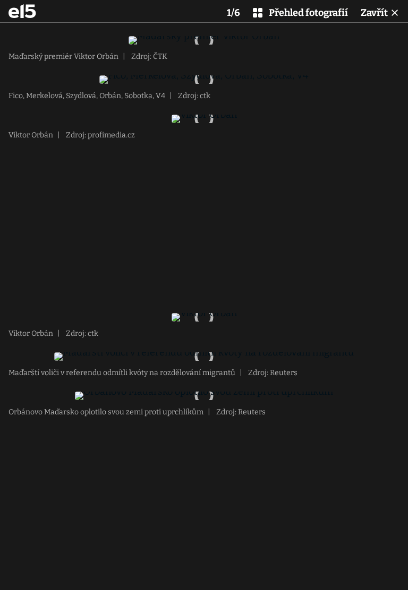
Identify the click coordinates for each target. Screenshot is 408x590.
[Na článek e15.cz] (22, 11)
